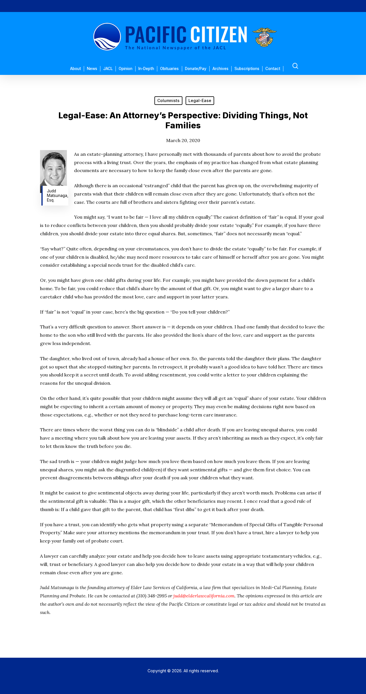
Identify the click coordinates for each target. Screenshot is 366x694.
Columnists (168, 100)
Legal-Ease (199, 100)
